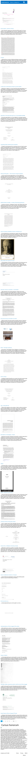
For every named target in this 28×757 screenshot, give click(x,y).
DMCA (26, 753)
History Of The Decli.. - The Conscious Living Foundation (12, 173)
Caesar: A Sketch (4, 655)
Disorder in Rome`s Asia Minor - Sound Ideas (9, 289)
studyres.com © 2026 (5, 753)
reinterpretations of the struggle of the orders (10, 626)
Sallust (2, 463)
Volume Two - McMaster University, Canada (9, 545)
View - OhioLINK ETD (5, 405)
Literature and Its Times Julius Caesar (8, 521)
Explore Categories (14, 2)
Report (24, 755)
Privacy (21, 753)
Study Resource (5, 2)
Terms (17, 753)
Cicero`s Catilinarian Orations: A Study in (9, 574)
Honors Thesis (3, 376)
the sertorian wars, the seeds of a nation (9, 318)
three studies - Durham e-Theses (7, 28)
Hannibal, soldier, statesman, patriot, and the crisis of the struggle (14, 684)
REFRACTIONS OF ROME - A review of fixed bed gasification (12, 202)
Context (2, 57)
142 (13, 721)
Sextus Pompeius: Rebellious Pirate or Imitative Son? (11, 231)
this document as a (4, 601)
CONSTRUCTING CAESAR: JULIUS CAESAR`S (9, 144)
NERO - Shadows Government (7, 492)
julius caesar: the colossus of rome (7, 260)
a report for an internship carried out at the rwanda (11, 86)
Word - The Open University (6, 347)
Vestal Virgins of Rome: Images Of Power (9, 713)
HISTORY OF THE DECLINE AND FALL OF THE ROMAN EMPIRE (13, 115)
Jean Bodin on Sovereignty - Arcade (8, 434)
